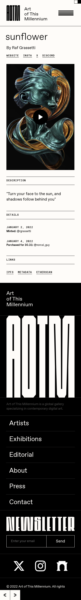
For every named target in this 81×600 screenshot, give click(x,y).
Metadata (25, 272)
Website (12, 55)
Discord (48, 55)
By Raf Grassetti (20, 48)
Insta (27, 55)
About (18, 470)
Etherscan (44, 272)
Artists (19, 423)
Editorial (21, 455)
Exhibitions (25, 439)
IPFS (10, 272)
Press (17, 486)
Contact (21, 502)
